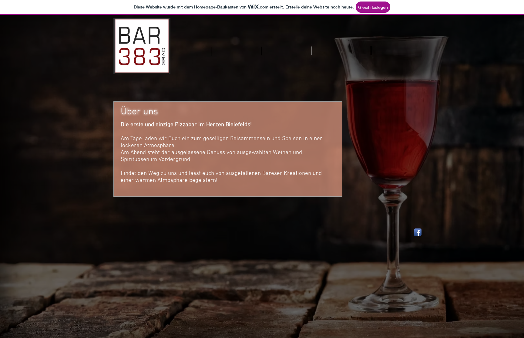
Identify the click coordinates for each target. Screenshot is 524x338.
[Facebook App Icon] (418, 232)
